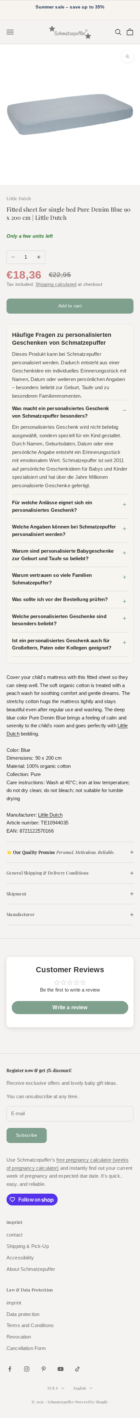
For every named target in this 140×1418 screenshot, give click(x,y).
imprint (14, 1303)
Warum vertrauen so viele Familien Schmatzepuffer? (52, 578)
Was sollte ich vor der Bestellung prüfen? (60, 599)
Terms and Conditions (30, 1325)
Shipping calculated (56, 284)
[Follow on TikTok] (77, 1369)
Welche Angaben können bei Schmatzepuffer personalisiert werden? (64, 530)
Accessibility (20, 1257)
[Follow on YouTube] (60, 1369)
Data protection (23, 1314)
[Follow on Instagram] (26, 1369)
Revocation (19, 1337)
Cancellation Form (26, 1348)
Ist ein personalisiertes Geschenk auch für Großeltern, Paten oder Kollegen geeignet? (61, 644)
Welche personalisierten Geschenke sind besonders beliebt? (59, 620)
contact (14, 1234)
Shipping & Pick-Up (28, 1246)
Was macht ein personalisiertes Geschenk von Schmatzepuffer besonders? (60, 412)
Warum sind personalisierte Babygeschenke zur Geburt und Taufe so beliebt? (63, 554)
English (80, 1388)
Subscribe (26, 1135)
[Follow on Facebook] (10, 1369)
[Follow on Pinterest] (43, 1369)
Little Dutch (19, 198)
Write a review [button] (69, 1007)
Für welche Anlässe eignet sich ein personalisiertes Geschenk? (52, 506)
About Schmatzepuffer (31, 1269)
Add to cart (70, 305)
